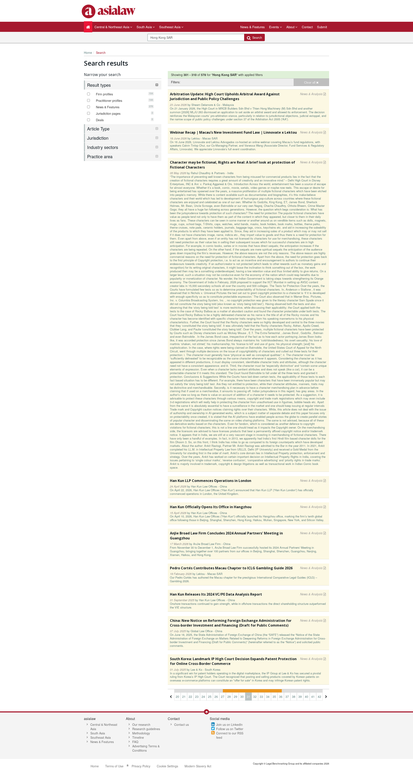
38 (293, 696)
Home (88, 52)
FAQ (135, 742)
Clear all (310, 82)
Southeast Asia (100, 737)
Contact (307, 27)
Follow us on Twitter (229, 729)
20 (177, 696)
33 (261, 696)
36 (280, 696)
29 (235, 696)
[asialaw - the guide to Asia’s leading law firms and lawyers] (109, 11)
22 (190, 696)
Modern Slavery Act (198, 766)
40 (306, 696)
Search (256, 37)
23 (197, 696)
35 (274, 696)
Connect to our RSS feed (229, 735)
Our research (141, 724)
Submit (322, 27)
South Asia (97, 733)
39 (300, 696)
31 (248, 696)
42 (319, 696)
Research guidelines (146, 729)
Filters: (175, 82)
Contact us (181, 724)
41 (313, 696)
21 (184, 696)
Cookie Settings (167, 766)
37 (287, 696)
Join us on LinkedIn (229, 724)
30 (242, 696)
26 (216, 696)
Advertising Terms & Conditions (146, 748)
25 (209, 696)
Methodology (141, 733)
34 (268, 696)
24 (203, 696)
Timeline (138, 737)
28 (229, 696)
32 (255, 696)
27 (222, 696)
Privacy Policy (141, 766)
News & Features (252, 27)
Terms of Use (114, 766)
